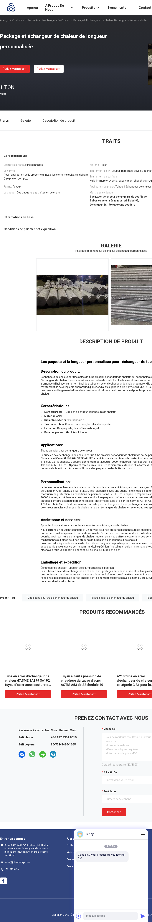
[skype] (53, 754)
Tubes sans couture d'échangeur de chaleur (52, 597)
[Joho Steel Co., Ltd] (11, 7)
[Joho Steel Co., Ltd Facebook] (3, 881)
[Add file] (78, 916)
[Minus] (143, 834)
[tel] (63, 754)
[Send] (143, 916)
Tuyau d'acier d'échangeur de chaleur (112, 597)
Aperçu (4, 20)
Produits (17, 20)
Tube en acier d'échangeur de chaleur (47, 20)
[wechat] (42, 754)
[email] (22, 754)
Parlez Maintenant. (15, 69)
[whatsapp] (32, 754)
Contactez (114, 812)
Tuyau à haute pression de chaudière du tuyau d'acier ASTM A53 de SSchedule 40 (82, 680)
